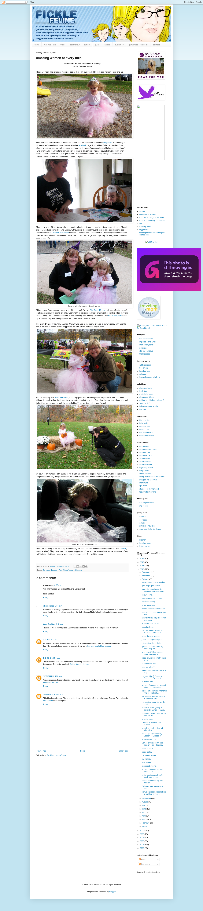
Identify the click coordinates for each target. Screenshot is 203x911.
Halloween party (115, 316)
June (144, 809)
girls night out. (147, 719)
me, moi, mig (50, 45)
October (145, 579)
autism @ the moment (148, 449)
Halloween (54, 570)
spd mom (143, 486)
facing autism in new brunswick (152, 477)
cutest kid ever (145, 474)
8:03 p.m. (58, 585)
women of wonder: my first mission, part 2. (152, 770)
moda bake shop (146, 394)
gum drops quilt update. (151, 586)
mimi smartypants (146, 345)
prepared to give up (147, 432)
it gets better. (147, 752)
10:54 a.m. (56, 658)
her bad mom (144, 426)
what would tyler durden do (150, 529)
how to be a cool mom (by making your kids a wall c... (153, 590)
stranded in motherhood (149, 489)
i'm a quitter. (146, 762)
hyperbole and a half (147, 342)
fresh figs (143, 391)
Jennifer (122, 549)
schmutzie (143, 374)
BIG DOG (47, 658)
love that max (144, 371)
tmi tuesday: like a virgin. (151, 643)
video (63, 45)
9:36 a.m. (58, 606)
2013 (142, 559)
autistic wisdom (145, 465)
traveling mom (145, 227)
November (146, 576)
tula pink (142, 409)
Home (36, 45)
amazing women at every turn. (154, 582)
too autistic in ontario (147, 492)
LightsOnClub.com (50, 682)
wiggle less (143, 230)
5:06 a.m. (58, 676)
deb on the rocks (146, 339)
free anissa (143, 368)
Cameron (46, 570)
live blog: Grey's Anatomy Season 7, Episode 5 (152, 631)
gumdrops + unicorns (138, 45)
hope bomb (144, 429)
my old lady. (146, 759)
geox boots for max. (149, 766)
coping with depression (148, 214)
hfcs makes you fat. (149, 739)
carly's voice (144, 471)
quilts (97, 45)
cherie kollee (48, 606)
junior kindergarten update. (152, 640)
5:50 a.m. (53, 640)
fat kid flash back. (148, 605)
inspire (107, 45)
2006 (142, 841)
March (144, 819)
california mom (145, 365)
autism (87, 45)
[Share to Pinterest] (86, 566)
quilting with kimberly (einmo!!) (151, 400)
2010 (142, 569)
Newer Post (41, 751)
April (144, 816)
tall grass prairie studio (148, 406)
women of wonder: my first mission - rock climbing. (152, 744)
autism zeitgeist (145, 455)
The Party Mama (97, 310)
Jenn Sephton (49, 624)
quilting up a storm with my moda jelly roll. (152, 648)
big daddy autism (146, 468)
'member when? (148, 667)
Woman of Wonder (61, 233)
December (146, 572)
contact (156, 45)
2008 (142, 834)
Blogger (112, 892)
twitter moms (144, 546)
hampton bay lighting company (99, 646)
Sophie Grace (49, 694)
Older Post (123, 751)
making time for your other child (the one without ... (154, 692)
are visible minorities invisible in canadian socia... (153, 698)
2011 (142, 566)
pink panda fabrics (146, 397)
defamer (142, 517)
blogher (142, 540)
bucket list (119, 45)
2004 (142, 848)
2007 (142, 838)
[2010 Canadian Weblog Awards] (169, 290)
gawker (142, 523)
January (145, 826)
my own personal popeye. (152, 598)
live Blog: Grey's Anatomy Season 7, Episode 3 (152, 735)
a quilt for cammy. (149, 602)
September (146, 798)
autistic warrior (145, 461)
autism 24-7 (144, 446)
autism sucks (144, 452)
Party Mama (63, 570)
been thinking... (148, 627)
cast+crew (75, 45)
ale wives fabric (145, 388)
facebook (82, 145)
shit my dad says (146, 351)
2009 (142, 831)
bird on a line (144, 420)
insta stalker (48, 701)
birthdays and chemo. (150, 623)
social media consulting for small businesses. (152, 776)
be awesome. (147, 595)
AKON (46, 640)
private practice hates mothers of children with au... (154, 793)
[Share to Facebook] (83, 566)
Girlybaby (107, 142)
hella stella (143, 423)
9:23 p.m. (59, 694)
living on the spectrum (148, 480)
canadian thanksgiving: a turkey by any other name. (153, 709)
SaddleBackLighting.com (80, 664)
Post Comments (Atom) (56, 755)
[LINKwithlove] (152, 242)
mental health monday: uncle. (153, 609)
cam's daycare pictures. (151, 636)
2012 (142, 562)
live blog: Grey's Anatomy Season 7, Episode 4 (152, 677)
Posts (143, 859)
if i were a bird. (147, 682)
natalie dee (143, 348)
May (144, 812)
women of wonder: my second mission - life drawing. (154, 686)
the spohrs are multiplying (149, 377)
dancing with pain (146, 503)
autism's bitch (144, 459)
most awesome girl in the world (151, 218)
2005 (142, 845)
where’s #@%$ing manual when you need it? (152, 653)
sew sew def (144, 403)
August (145, 802)
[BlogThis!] (77, 566)
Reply (45, 598)
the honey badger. (149, 755)
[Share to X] (80, 566)
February (146, 823)
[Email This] (75, 566)
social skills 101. (148, 749)
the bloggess (144, 354)
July (144, 805)
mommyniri (143, 483)
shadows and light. (149, 663)
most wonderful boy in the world (152, 221)
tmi (140, 224)
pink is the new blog (147, 526)
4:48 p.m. (59, 624)
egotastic (143, 520)
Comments (145, 864)
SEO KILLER (48, 676)
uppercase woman (146, 435)
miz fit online (144, 506)
